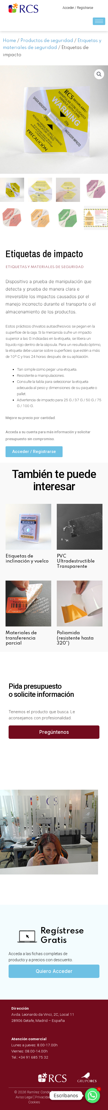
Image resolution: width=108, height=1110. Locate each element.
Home (9, 40)
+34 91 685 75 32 (33, 1057)
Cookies (34, 1102)
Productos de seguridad (46, 40)
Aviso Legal (24, 1097)
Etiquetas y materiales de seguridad (45, 267)
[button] (78, 8)
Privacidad (43, 1097)
